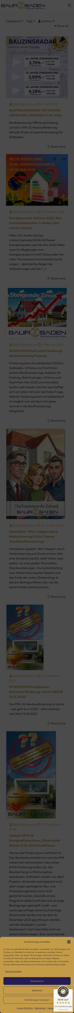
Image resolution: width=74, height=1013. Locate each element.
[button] (69, 942)
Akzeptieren (37, 981)
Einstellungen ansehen (37, 999)
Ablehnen (37, 990)
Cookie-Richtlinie (25, 1008)
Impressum (52, 1008)
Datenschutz (40, 1008)
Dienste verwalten (13, 971)
